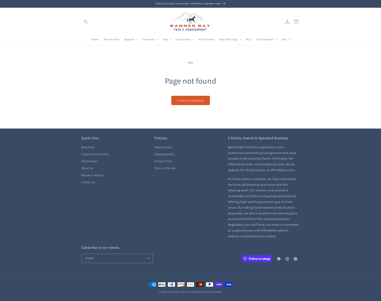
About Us (87, 168)
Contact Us (88, 182)
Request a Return (92, 175)
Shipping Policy (164, 154)
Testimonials (89, 161)
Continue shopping (190, 100)
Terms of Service (165, 168)
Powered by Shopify (211, 291)
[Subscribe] (148, 258)
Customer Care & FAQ (95, 154)
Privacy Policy (163, 161)
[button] (85, 21)
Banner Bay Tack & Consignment (184, 291)
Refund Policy (163, 147)
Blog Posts (88, 147)
